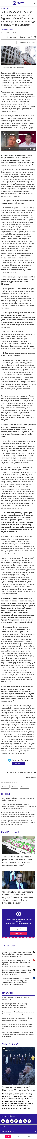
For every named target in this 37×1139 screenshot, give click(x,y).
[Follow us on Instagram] (16, 1121)
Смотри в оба (10, 1043)
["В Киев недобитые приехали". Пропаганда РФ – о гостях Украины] (18, 1066)
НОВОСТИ (7, 993)
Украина (4, 8)
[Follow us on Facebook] (3, 1121)
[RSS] (25, 1121)
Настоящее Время (7, 29)
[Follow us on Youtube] (12, 1121)
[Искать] (29, 1136)
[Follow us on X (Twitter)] (7, 1121)
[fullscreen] (34, 149)
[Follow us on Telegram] (20, 1121)
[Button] (11, 37)
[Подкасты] (29, 1121)
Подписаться (18, 763)
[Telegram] (19, 1136)
